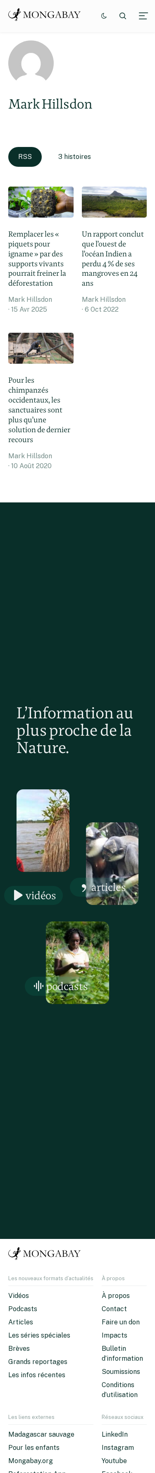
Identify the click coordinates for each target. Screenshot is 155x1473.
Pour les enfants (34, 1448)
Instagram (118, 1448)
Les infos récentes (36, 1375)
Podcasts (67, 986)
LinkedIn (115, 1434)
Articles (108, 887)
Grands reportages (37, 1362)
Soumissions (121, 1372)
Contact (114, 1309)
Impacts (114, 1335)
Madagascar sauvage (41, 1434)
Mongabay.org (30, 1461)
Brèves (19, 1348)
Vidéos (41, 895)
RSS (25, 157)
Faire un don (121, 1322)
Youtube (114, 1461)
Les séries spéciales (39, 1335)
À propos (116, 1296)
